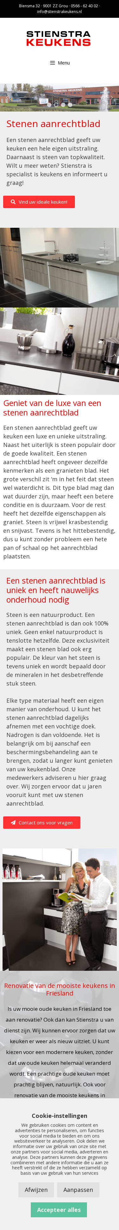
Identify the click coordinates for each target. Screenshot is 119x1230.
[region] (59, 98)
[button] (7, 97)
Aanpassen (78, 1189)
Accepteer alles (59, 1209)
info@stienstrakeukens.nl (59, 11)
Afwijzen (36, 1189)
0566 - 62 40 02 (84, 6)
